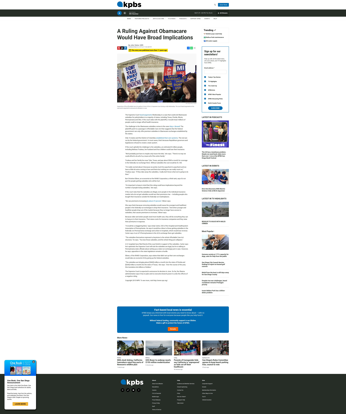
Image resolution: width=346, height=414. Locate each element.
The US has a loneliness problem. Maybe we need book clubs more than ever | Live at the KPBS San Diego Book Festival (214, 155)
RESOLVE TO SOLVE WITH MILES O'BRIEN (213, 222)
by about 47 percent (154, 201)
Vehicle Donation (206, 400)
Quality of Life (206, 357)
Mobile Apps (155, 396)
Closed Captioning (182, 387)
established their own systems (167, 138)
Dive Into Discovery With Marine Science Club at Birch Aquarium (213, 190)
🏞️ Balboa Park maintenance (214, 37)
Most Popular (208, 231)
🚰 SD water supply (210, 41)
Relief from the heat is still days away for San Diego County (215, 273)
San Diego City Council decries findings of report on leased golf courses (213, 264)
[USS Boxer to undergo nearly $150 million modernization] (159, 347)
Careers (154, 390)
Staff (153, 406)
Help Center (180, 403)
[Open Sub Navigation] (132, 18)
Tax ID (204, 396)
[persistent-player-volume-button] (124, 13)
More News (122, 338)
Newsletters (155, 387)
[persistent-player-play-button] (119, 13)
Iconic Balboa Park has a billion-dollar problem (213, 292)
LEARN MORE (20, 404)
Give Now (223, 5)
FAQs (178, 393)
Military (148, 357)
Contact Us (180, 390)
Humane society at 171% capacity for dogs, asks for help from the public (215, 255)
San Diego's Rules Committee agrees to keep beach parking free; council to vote (215, 362)
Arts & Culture (158, 18)
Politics (119, 357)
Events (207, 18)
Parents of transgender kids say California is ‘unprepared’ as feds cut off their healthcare (186, 363)
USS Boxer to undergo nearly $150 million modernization (158, 361)
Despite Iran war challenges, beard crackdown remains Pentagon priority (214, 283)
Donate (173, 329)
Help (215, 18)
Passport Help (181, 400)
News (129, 18)
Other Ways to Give (207, 393)
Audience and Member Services (185, 383)
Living (175, 357)
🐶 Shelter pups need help (213, 34)
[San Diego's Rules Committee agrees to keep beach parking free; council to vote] (215, 347)
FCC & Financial (156, 393)
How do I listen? (181, 396)
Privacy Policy (156, 403)
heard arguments (146, 115)
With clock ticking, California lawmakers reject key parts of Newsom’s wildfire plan (130, 362)
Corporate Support (207, 383)
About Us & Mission (157, 383)
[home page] (129, 4)
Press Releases (156, 400)
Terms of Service (156, 409)
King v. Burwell (174, 126)
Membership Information (209, 390)
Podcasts (183, 18)
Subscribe (215, 108)
